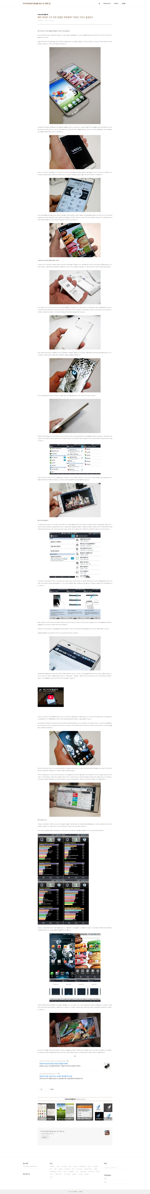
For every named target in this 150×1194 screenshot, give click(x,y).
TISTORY (75, 1191)
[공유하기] (44, 1089)
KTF (73, 1169)
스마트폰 (64, 1166)
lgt (56, 1169)
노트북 (80, 1174)
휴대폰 (74, 1174)
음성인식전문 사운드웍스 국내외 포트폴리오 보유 (55, 1076)
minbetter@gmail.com (47, 1133)
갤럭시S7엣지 (88, 1169)
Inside (76, 1166)
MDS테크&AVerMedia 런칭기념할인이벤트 (53, 1063)
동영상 (61, 1169)
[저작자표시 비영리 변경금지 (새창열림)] (57, 1089)
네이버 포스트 (107, 3)
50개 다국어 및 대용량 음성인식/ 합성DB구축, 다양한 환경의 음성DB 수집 (61, 1078)
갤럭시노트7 (59, 1174)
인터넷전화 (83, 1166)
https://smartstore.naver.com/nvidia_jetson (52, 1061)
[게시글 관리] (46, 1089)
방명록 (123, 3)
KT (51, 1169)
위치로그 (116, 3)
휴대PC (53, 1166)
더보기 (51, 1177)
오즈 (70, 1166)
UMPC (60, 1171)
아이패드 (95, 1166)
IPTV (65, 1171)
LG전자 (87, 1174)
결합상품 (71, 1171)
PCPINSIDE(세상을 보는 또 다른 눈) (37, 3)
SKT (58, 1166)
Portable (79, 1169)
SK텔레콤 (53, 1171)
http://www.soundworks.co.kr (48, 1073)
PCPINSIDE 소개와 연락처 (30, 1166)
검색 (125, 1167)
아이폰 (98, 1171)
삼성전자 (67, 1169)
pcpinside (83, 1171)
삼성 (89, 1166)
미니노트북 (67, 1174)
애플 (96, 1169)
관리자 (80, 1191)
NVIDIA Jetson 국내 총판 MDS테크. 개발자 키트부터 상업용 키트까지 (59, 1066)
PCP (52, 1174)
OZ (77, 1171)
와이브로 (91, 1171)
